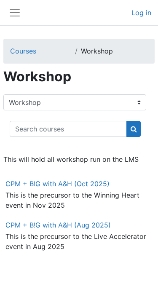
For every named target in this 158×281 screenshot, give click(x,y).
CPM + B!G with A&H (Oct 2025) (57, 183)
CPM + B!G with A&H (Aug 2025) (58, 225)
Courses (23, 51)
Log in (141, 12)
